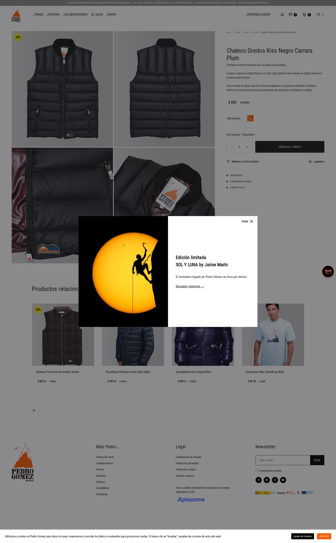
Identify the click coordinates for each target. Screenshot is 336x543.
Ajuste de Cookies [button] (303, 536)
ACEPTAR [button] (324, 536)
